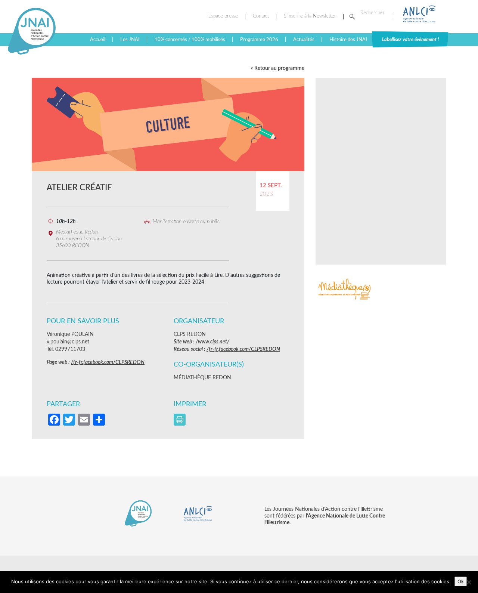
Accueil (97, 39)
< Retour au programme (277, 68)
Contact (261, 16)
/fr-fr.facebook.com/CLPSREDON (108, 362)
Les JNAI (130, 39)
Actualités (303, 39)
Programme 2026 (259, 39)
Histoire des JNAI (348, 39)
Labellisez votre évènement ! (410, 39)
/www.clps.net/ (212, 342)
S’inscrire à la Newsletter (310, 16)
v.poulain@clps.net (68, 342)
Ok (460, 581)
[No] (468, 582)
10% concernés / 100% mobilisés (190, 39)
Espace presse (223, 16)
